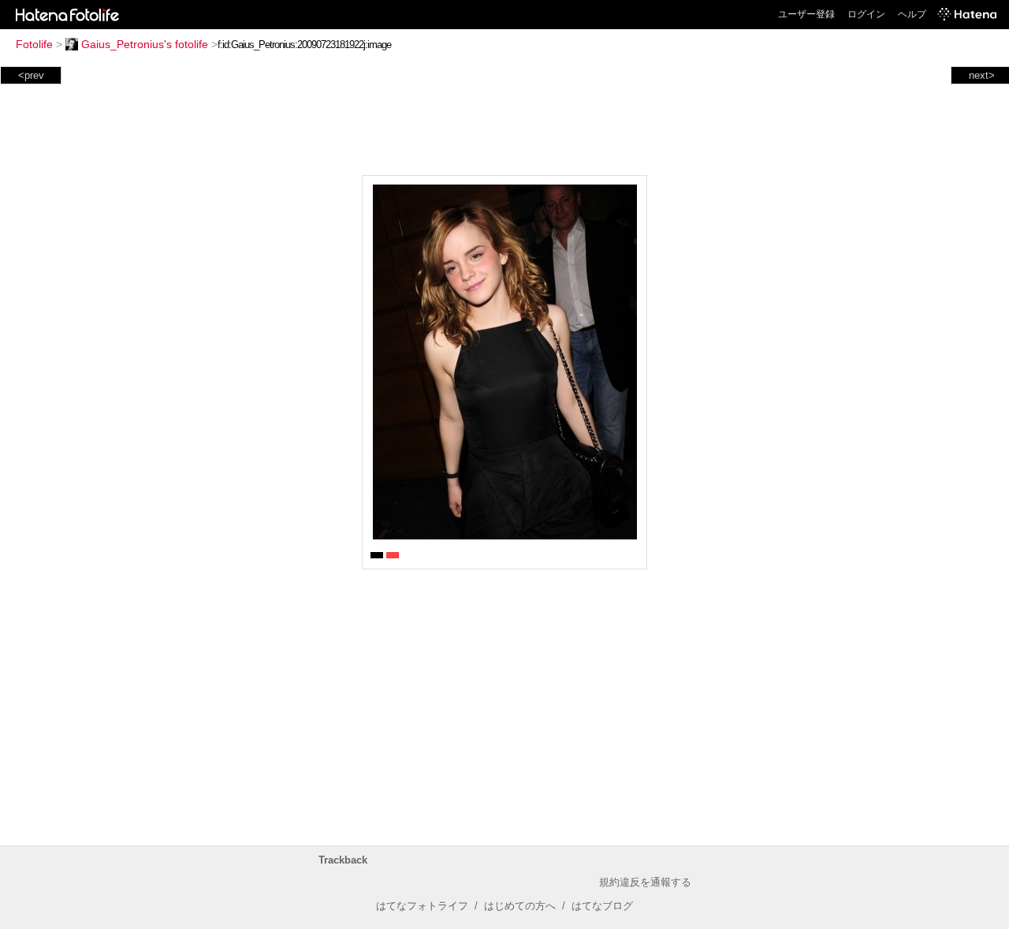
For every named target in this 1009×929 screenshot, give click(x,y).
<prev (31, 75)
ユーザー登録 (806, 14)
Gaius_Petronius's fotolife (144, 44)
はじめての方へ (520, 906)
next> (982, 75)
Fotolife (34, 44)
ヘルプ (912, 14)
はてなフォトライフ (422, 906)
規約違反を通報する (645, 882)
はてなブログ (602, 906)
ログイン (866, 14)
